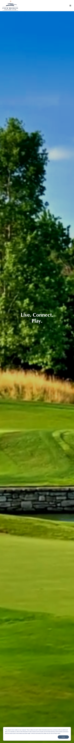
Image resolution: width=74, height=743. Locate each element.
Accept (63, 737)
